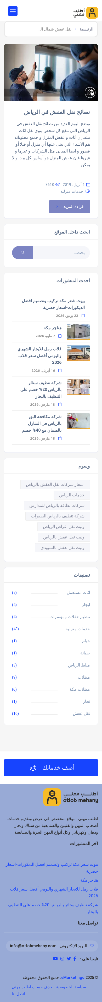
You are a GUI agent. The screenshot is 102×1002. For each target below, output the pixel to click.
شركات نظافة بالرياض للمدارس (56, 505)
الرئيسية (86, 29)
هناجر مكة (52, 327)
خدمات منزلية (71, 191)
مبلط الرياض (79, 665)
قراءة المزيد (73, 206)
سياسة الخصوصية (71, 987)
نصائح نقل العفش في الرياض (57, 112)
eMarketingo (72, 977)
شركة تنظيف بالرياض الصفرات (57, 515)
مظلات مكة (80, 689)
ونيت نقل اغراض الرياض (63, 526)
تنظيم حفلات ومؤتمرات (69, 616)
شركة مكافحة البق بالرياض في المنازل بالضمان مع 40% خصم (41, 423)
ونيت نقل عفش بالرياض (63, 537)
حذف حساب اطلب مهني (32, 987)
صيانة (85, 652)
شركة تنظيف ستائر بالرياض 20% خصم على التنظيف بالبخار (40, 389)
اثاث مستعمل (78, 592)
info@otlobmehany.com (33, 945)
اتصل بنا (18, 993)
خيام (86, 640)
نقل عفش (81, 713)
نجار (86, 701)
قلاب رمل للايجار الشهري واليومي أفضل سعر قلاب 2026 (39, 355)
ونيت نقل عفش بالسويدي (62, 547)
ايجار (86, 604)
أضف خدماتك (58, 767)
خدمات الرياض (71, 494)
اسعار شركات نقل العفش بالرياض (55, 484)
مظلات (84, 677)
